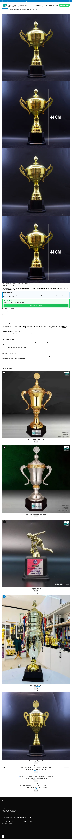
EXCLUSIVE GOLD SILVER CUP (36, 514)
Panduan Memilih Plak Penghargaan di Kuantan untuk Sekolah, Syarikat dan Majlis (17, 821)
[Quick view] (37, 444)
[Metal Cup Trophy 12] (36, 639)
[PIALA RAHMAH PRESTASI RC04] (36, 785)
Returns (3, 832)
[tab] (32, 319)
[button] (36, 688)
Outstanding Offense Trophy (36, 769)
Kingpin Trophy (36, 589)
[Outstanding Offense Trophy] (36, 767)
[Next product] (34, 283)
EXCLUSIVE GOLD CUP (36, 439)
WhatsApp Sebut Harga (64, 5)
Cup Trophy (14, 283)
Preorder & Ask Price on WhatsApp (36, 305)
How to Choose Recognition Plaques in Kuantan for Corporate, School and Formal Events (18, 817)
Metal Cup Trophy (21, 283)
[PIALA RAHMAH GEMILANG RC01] (36, 776)
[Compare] (34, 444)
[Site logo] (9, 5)
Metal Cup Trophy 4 (36, 761)
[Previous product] (31, 283)
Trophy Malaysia (8, 283)
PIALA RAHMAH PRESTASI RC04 (36, 788)
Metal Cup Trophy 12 (36, 685)
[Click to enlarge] (3, 836)
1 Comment (10, 823)
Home (3, 283)
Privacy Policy (4, 830)
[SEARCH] (42, 5)
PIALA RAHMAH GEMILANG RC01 (36, 778)
